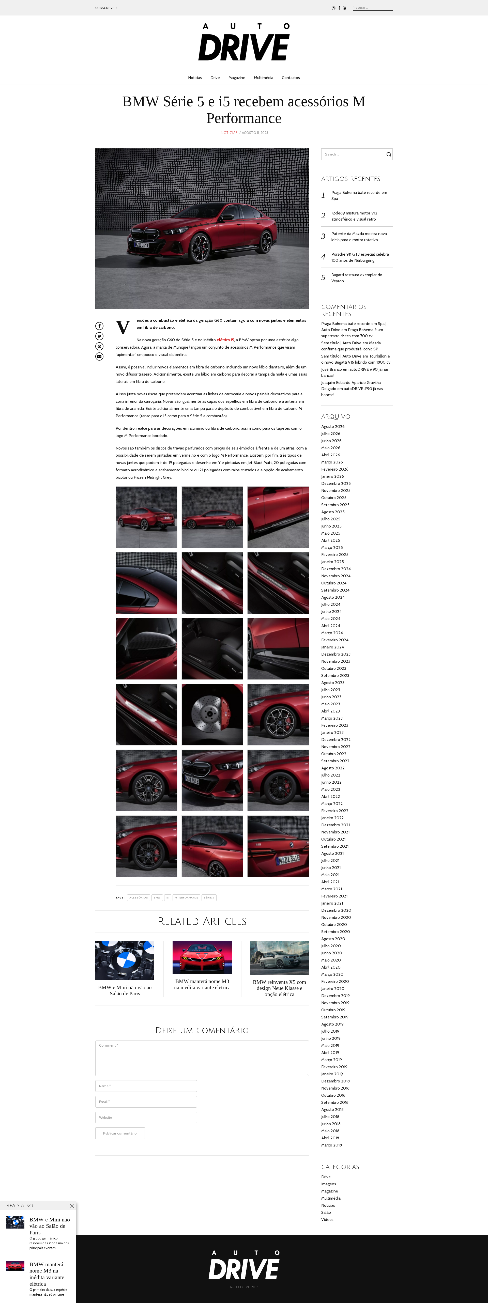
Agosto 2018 (332, 1109)
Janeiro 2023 (332, 732)
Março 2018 (331, 1145)
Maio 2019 (330, 1045)
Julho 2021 (330, 860)
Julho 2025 (330, 519)
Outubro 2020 (334, 924)
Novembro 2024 (335, 575)
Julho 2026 (330, 433)
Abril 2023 (330, 711)
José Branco (331, 369)
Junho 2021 (331, 867)
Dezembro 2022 (336, 739)
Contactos (291, 77)
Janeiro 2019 (332, 1074)
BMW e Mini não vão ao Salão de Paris (49, 1226)
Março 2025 (332, 547)
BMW (157, 897)
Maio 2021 (330, 874)
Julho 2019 (330, 1031)
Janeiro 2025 (332, 561)
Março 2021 (331, 889)
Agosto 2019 (332, 1024)
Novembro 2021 (335, 832)
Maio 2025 (330, 533)
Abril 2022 (330, 796)
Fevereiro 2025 (334, 554)
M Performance (186, 897)
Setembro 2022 (335, 760)
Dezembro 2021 (335, 825)
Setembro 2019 (334, 1017)
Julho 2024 (330, 604)
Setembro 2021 (334, 846)
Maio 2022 (330, 789)
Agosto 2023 (332, 682)
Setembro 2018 (334, 1102)
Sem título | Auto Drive (341, 342)
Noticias (195, 77)
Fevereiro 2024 (334, 640)
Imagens (328, 1184)
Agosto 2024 (333, 597)
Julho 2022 (330, 775)
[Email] (99, 356)
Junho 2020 (331, 953)
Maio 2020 (331, 960)
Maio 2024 (330, 618)
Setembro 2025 (335, 504)
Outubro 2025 (333, 497)
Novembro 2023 (335, 661)
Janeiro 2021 (332, 903)
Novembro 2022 (335, 746)
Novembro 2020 (336, 917)
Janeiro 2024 (332, 647)
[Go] (390, 154)
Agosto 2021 (332, 853)
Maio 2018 (330, 1130)
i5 (167, 897)
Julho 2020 (331, 945)
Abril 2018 (330, 1138)
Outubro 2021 (333, 839)
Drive (215, 77)
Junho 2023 (331, 696)
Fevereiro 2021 (334, 896)
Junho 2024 (331, 611)
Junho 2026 (331, 440)
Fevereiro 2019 (334, 1066)
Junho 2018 (331, 1123)
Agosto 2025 (333, 511)
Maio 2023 (330, 704)
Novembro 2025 (335, 490)
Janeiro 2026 (332, 476)
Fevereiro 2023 (334, 725)
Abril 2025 (330, 540)
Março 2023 (332, 718)
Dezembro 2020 (336, 910)
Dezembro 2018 (335, 1081)
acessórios (138, 897)
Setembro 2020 (335, 931)
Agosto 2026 (333, 426)
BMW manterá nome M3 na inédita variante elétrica (46, 1274)
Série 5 (209, 897)
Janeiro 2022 (332, 817)
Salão (326, 1212)
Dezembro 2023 (335, 654)
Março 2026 (332, 462)
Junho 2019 (331, 1038)
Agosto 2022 (333, 768)
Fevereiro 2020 (335, 981)
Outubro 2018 (333, 1095)
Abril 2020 (331, 967)
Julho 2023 (330, 689)
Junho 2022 (331, 782)
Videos (327, 1219)
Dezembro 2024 (336, 568)
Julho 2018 (330, 1116)
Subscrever (106, 8)
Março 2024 (332, 632)
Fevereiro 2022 (334, 810)
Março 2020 (332, 974)
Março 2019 (331, 1059)
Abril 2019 (330, 1052)
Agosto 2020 (333, 938)
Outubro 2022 (333, 753)
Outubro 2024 (333, 583)
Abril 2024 (330, 625)
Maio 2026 (330, 447)
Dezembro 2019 (335, 995)
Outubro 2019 (333, 1009)
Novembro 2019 (335, 1002)
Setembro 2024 (335, 590)
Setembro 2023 (335, 675)
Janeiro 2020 (332, 988)
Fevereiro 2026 (334, 469)
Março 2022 (332, 803)
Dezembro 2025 (336, 483)
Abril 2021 (330, 881)
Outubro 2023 (333, 668)
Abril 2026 (330, 455)
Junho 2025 (331, 526)
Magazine (236, 77)
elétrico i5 (225, 339)
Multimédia (263, 77)
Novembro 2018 (335, 1088)
